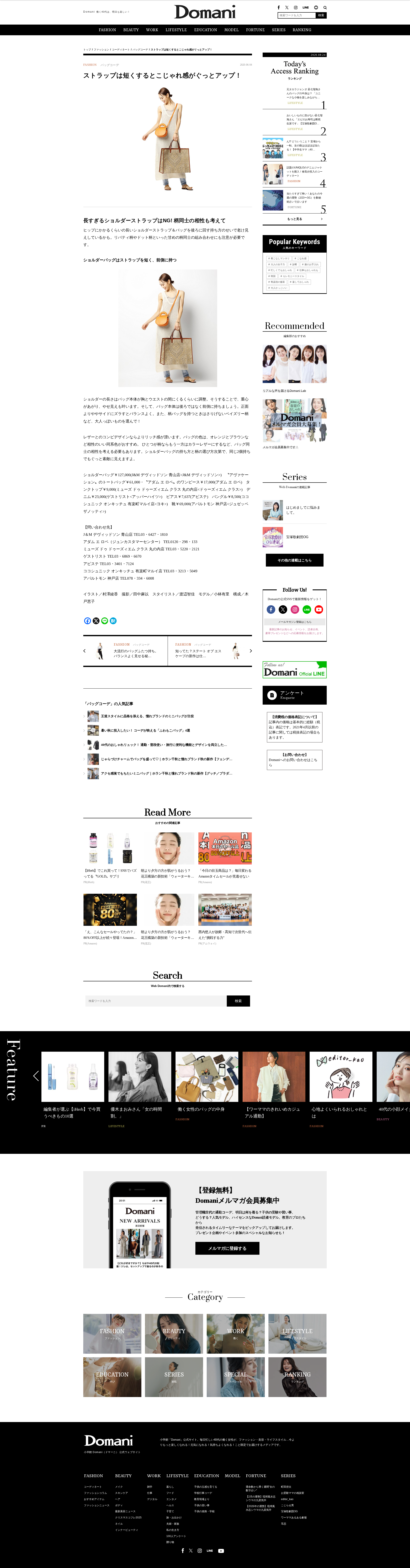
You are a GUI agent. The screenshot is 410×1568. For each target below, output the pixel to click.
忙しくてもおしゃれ (281, 270)
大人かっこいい (278, 288)
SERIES (279, 30)
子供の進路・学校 (204, 1511)
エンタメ (171, 1499)
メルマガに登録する (227, 1248)
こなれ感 (301, 258)
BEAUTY (131, 30)
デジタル (152, 1499)
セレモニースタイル (293, 276)
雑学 (149, 1486)
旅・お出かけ (174, 1517)
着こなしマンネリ (280, 258)
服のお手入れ (311, 264)
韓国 (272, 276)
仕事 (149, 1492)
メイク (119, 1486)
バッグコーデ (140, 49)
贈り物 (170, 1542)
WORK (152, 30)
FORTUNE (255, 30)
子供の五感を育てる (205, 1486)
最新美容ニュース (125, 1511)
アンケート (292, 693)
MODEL (231, 30)
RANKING (302, 30)
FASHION (107, 30)
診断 (294, 264)
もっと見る (294, 219)
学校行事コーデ (203, 1492)
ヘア (117, 1499)
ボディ (119, 1505)
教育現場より (201, 1499)
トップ (87, 49)
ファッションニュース (97, 1505)
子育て (170, 1511)
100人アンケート (176, 1536)
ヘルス (170, 1505)
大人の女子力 (277, 264)
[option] (72, 1090)
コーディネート (121, 49)
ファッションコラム (95, 1492)
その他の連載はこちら (295, 560)
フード (170, 1492)
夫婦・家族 (172, 1523)
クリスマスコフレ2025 (128, 1517)
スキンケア (121, 1492)
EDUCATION (205, 30)
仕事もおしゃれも (308, 270)
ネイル (119, 1523)
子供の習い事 (201, 1505)
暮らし (170, 1486)
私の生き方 (172, 1529)
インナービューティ (126, 1529)
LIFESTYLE (176, 30)
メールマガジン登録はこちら (295, 621)
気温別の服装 (277, 282)
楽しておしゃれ (300, 282)
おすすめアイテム (94, 1499)
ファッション (101, 49)
